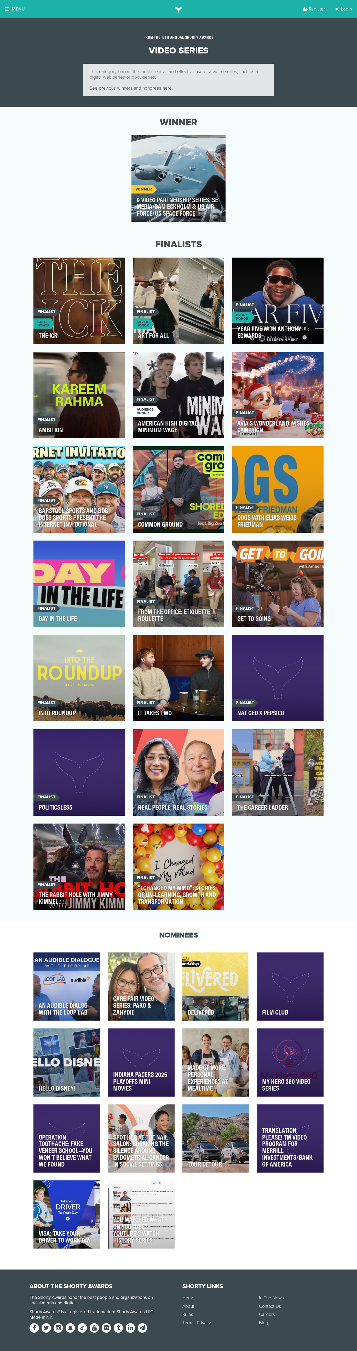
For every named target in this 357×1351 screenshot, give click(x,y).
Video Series (149, 142)
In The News (271, 1298)
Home (188, 1298)
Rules (187, 1314)
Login (346, 9)
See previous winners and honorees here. (131, 88)
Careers (267, 1314)
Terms (188, 1323)
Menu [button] (18, 9)
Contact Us (270, 1306)
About (188, 1306)
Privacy (204, 1323)
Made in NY (41, 1317)
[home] (179, 9)
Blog (263, 1323)
